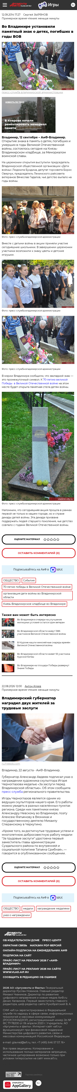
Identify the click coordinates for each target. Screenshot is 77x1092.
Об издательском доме (21, 940)
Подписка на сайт (17, 955)
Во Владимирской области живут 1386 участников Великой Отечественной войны (41, 632)
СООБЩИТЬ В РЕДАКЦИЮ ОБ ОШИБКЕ (29, 977)
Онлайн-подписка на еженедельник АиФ (35, 950)
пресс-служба (12, 791)
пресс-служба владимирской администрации (32, 92)
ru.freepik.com (11, 763)
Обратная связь (15, 945)
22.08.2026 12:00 (12, 686)
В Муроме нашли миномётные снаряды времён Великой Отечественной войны (43, 644)
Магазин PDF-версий (45, 945)
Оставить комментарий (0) (39, 553)
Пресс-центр (51, 940)
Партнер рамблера (33, 1075)
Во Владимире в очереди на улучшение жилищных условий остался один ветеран (41, 621)
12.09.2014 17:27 (11, 14)
